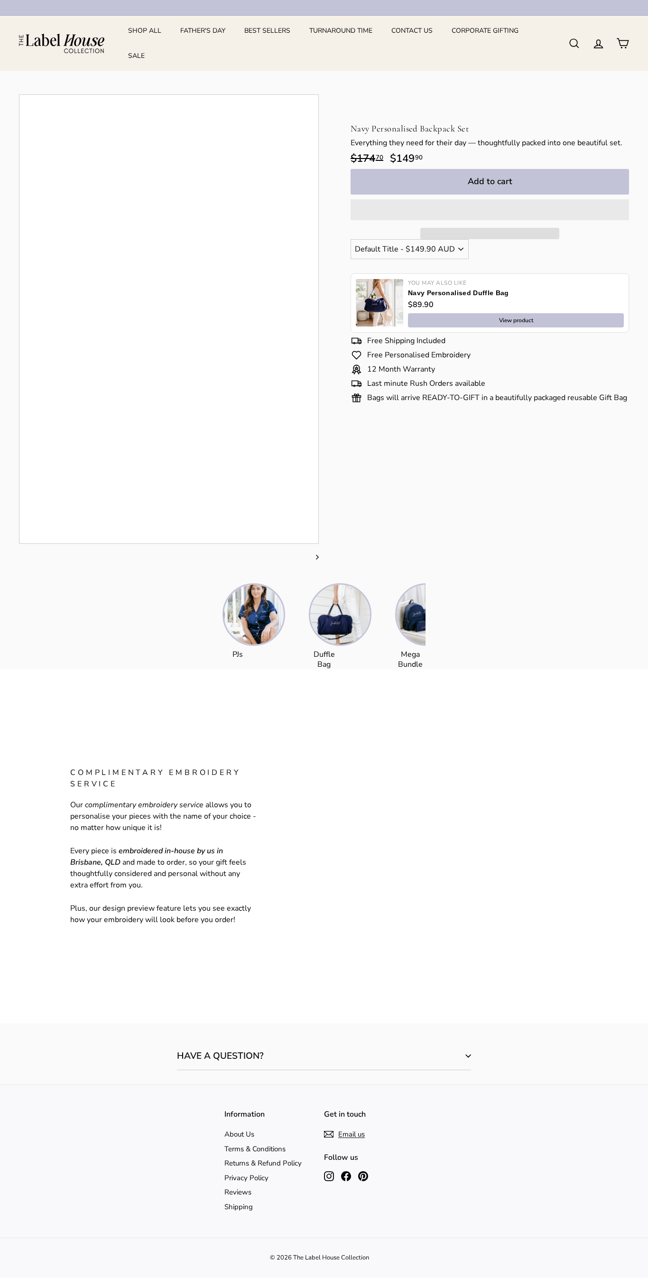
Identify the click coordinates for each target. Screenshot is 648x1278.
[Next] (313, 556)
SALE (136, 55)
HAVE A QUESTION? (220, 1056)
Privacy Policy (246, 1178)
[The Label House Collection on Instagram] (329, 1175)
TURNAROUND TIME (340, 30)
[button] (490, 209)
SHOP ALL (144, 30)
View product (516, 320)
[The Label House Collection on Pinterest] (363, 1175)
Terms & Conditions (255, 1149)
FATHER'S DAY (202, 30)
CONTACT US (412, 30)
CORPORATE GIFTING (485, 30)
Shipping (238, 1207)
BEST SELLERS (267, 30)
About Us (239, 1134)
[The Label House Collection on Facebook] (346, 1175)
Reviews (237, 1192)
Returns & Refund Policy (263, 1163)
